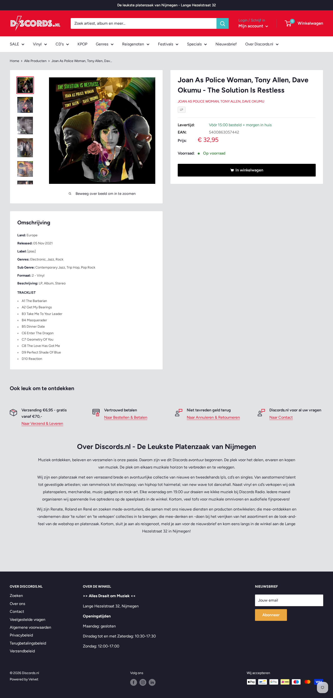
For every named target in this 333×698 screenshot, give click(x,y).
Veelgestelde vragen (27, 619)
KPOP (82, 44)
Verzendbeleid (22, 651)
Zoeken (16, 595)
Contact (17, 611)
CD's (60, 44)
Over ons (17, 603)
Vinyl (37, 44)
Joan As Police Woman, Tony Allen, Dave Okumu (221, 101)
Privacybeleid (21, 635)
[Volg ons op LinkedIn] (152, 682)
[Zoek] (222, 23)
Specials (194, 44)
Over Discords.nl (259, 44)
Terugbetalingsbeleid (28, 643)
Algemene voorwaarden (30, 627)
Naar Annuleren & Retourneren (213, 417)
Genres (102, 44)
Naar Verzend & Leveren (42, 423)
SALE (14, 44)
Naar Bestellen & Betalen (125, 417)
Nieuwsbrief (226, 44)
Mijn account (251, 25)
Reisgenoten (133, 44)
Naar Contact (281, 417)
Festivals (165, 44)
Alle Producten (35, 61)
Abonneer (271, 615)
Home (14, 61)
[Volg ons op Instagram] (142, 682)
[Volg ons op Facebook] (133, 682)
